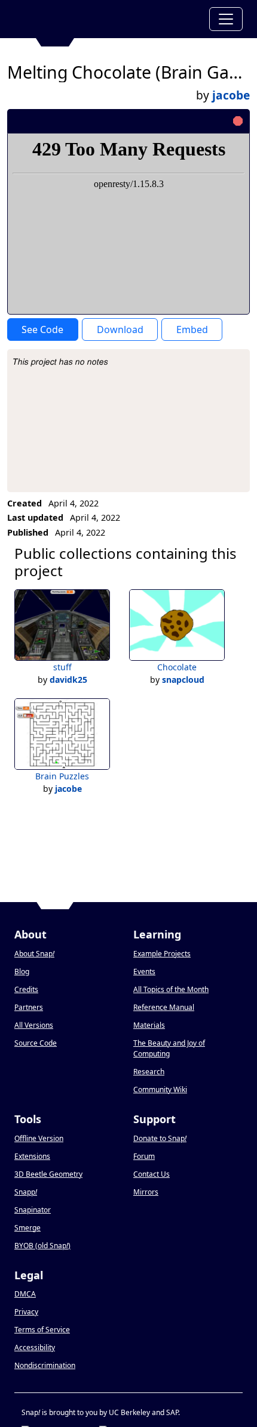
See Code (42, 329)
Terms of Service (42, 1330)
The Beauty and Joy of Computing (169, 1048)
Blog (21, 971)
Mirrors (145, 1192)
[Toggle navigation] (226, 19)
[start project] (196, 121)
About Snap (34, 954)
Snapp (25, 1192)
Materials (149, 1025)
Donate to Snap (159, 1138)
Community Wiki (160, 1089)
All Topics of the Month (171, 989)
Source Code (35, 1043)
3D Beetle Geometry (48, 1174)
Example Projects (162, 954)
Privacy (26, 1312)
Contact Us (151, 1174)
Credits (26, 989)
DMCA (25, 1294)
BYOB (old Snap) (42, 1246)
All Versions (33, 1025)
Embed (192, 329)
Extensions (32, 1156)
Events (144, 971)
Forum (144, 1156)
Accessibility (34, 1347)
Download (120, 329)
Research (148, 1072)
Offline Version (38, 1138)
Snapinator (32, 1210)
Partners (28, 1007)
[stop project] (236, 121)
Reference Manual (163, 1007)
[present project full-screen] (176, 121)
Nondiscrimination (44, 1365)
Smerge (27, 1228)
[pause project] (216, 121)
